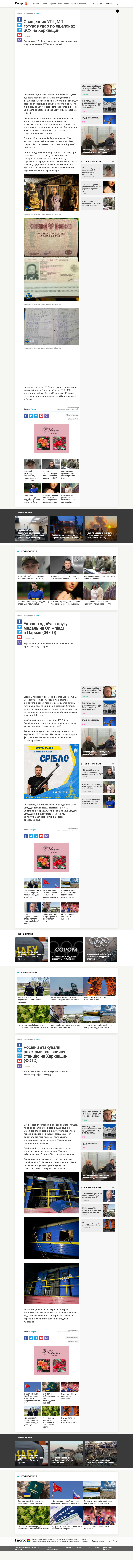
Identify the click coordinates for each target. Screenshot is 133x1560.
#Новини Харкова (72, 415)
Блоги (66, 4)
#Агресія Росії (73, 419)
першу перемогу (49, 808)
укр (107, 4)
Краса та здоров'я (78, 4)
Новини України (28, 13)
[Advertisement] (54, 69)
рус (110, 4)
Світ (60, 4)
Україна (52, 4)
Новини (36, 4)
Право (44, 4)
